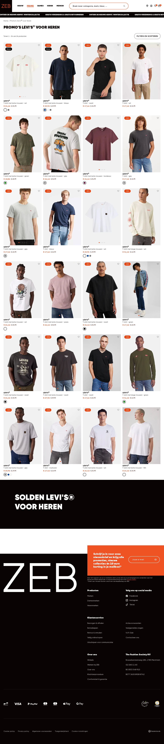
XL (35, 99)
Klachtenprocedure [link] (95, 674)
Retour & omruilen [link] (94, 633)
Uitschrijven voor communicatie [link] (100, 642)
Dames (40, 6)
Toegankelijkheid (62, 731)
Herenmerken (92, 605)
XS (49, 99)
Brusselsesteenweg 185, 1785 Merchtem (143, 660)
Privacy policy (23, 731)
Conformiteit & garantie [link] (97, 679)
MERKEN (60, 6)
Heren (50, 6)
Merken (90, 596)
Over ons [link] (91, 669)
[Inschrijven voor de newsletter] (155, 559)
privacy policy (131, 579)
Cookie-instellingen (80, 731)
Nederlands (155, 731)
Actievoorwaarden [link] (133, 623)
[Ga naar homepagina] (6, 6)
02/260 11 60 (131, 665)
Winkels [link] (90, 660)
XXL (128, 101)
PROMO (30, 6)
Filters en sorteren (147, 36)
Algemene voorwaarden (42, 731)
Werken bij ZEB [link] (93, 665)
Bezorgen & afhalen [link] (95, 623)
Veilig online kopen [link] (95, 637)
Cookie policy (9, 731)
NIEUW (20, 6)
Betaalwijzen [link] (92, 628)
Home (6, 21)
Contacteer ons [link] (132, 637)
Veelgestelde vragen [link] (134, 628)
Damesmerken (93, 601)
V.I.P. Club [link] (129, 633)
